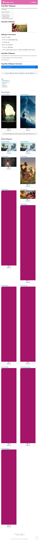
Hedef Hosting (17, 538)
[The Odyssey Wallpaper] (8, 112)
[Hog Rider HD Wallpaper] (27, 147)
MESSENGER (12, 73)
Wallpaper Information (6, 16)
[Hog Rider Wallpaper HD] (8, 487)
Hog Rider (4, 86)
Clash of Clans (5, 80)
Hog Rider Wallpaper (6, 14)
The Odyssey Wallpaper (5, 94)
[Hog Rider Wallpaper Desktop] (27, 405)
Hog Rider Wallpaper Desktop (25, 367)
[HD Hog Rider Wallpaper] (8, 147)
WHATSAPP (7, 73)
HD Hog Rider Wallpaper (5, 141)
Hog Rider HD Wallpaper (24, 141)
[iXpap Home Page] (8, 2)
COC (3, 83)
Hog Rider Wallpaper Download (8, 18)
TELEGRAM (18, 73)
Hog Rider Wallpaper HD (5, 448)
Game (3, 85)
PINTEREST (32, 73)
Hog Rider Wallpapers (5, 59)
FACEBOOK (23, 73)
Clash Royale (5, 82)
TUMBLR (28, 73)
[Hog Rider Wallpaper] (19, 27)
